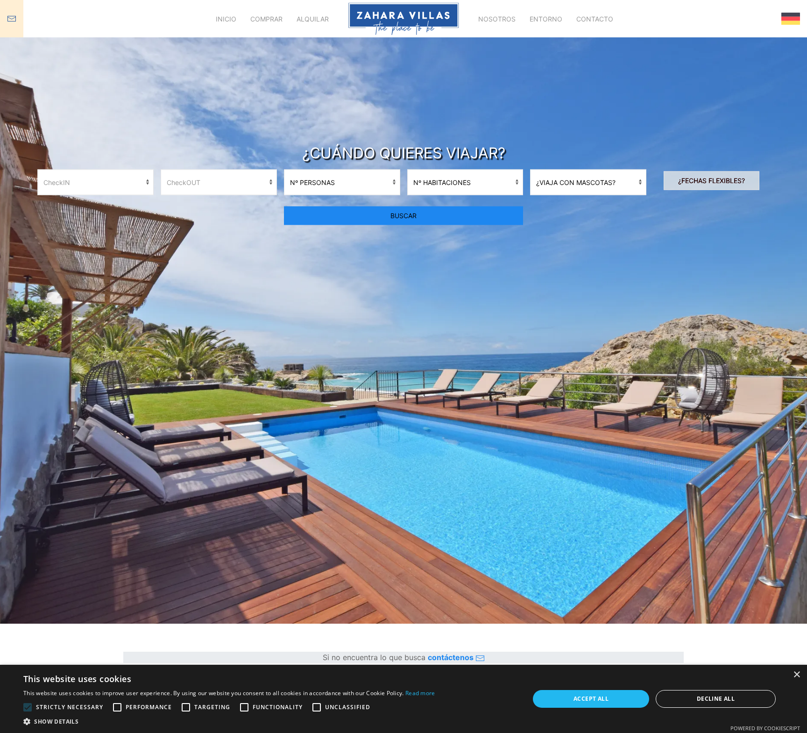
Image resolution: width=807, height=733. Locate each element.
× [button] (796, 674)
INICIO (226, 19)
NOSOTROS (497, 19)
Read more (420, 693)
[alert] (403, 699)
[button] (229, 721)
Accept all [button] (591, 699)
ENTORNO (546, 19)
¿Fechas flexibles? (711, 180)
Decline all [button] (716, 699)
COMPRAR (266, 19)
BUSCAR (403, 215)
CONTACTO (594, 19)
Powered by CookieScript (765, 728)
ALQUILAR (313, 19)
